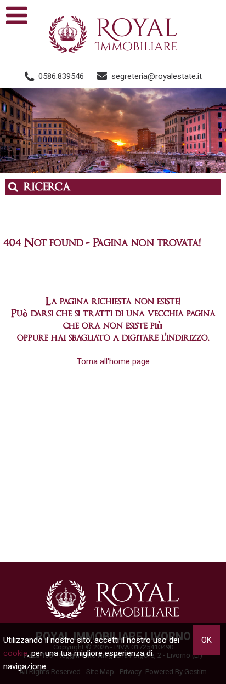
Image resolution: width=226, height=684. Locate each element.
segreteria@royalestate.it (156, 76)
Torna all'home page (113, 361)
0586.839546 (61, 76)
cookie (15, 653)
